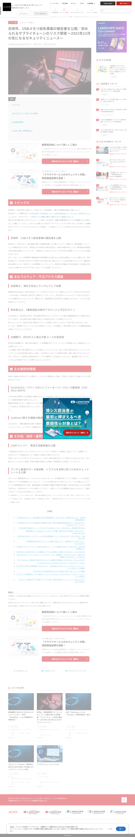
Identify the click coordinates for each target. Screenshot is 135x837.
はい (120, 829)
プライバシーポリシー (17, 829)
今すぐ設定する (40, 13)
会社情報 (90, 3)
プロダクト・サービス (52, 3)
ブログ (82, 3)
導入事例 (65, 3)
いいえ (110, 829)
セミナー (73, 3)
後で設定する (24, 14)
